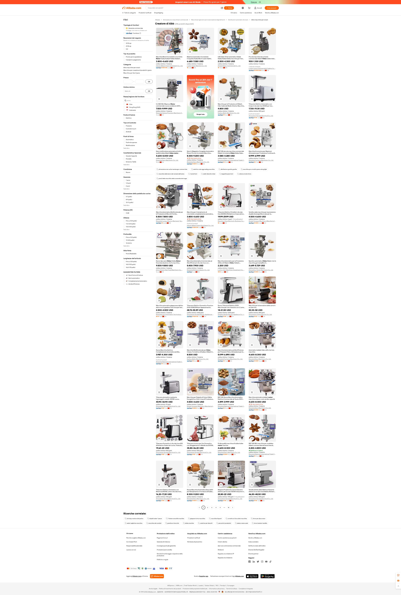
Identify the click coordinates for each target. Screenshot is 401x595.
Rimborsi (221, 550)
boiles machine (189, 523)
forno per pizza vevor (259, 518)
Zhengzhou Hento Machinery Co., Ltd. (261, 270)
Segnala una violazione (225, 558)
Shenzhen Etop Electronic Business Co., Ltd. (231, 221)
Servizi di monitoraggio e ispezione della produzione (169, 554)
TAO (216, 585)
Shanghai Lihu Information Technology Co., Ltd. (169, 314)
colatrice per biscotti (206, 523)
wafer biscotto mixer (209, 174)
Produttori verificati (193, 538)
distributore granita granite (229, 169)
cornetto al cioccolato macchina (237, 518)
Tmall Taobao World (190, 585)
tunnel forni (193, 174)
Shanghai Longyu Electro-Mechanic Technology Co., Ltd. (169, 221)
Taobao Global (209, 585)
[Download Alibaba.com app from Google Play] (268, 576)
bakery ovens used (242, 523)
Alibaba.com (239, 576)
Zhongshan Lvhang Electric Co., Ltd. (260, 314)
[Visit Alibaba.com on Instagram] (262, 561)
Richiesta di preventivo (194, 542)
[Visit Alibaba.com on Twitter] (258, 561)
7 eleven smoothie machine (176, 518)
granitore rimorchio (173, 523)
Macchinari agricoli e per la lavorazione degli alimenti (208, 20)
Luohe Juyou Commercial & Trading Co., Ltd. (262, 68)
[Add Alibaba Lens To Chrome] (157, 576)
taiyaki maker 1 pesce (155, 518)
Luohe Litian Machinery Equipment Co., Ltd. (231, 270)
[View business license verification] (219, 592)
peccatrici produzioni (224, 523)
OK (149, 81)
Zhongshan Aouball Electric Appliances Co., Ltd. (200, 314)
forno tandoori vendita (260, 523)
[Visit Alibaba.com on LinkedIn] (254, 561)
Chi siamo (129, 533)
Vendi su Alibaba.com (255, 538)
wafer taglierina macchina (134, 523)
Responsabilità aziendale (134, 546)
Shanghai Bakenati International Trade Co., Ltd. (231, 160)
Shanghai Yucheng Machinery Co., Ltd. (261, 160)
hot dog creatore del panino (135, 518)
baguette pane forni (227, 174)
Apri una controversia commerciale (229, 546)
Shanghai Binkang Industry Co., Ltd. (198, 270)
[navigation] (138, 264)
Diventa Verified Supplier (256, 550)
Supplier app (203, 576)
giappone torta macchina (197, 518)
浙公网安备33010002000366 (234, 592)
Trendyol (223, 585)
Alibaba (157, 20)
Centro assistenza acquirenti (227, 538)
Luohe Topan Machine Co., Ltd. (197, 66)
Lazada (200, 585)
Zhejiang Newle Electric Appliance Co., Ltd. (231, 314)
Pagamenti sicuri (162, 538)
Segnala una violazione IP (226, 554)
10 (228, 507)
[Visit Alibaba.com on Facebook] (249, 561)
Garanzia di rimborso (163, 542)
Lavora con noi (131, 550)
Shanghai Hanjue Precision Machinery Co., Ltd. (169, 113)
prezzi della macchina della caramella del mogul (173, 178)
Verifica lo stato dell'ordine (256, 546)
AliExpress (170, 585)
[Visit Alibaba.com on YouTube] (266, 561)
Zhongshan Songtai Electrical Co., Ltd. (261, 116)
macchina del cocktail (154, 523)
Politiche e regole (162, 559)
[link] (398, 575)
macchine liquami (216, 518)
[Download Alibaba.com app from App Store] (252, 576)
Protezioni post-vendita (164, 550)
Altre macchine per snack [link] (259, 20)
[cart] (249, 8)
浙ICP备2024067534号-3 (254, 592)
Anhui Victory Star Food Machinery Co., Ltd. (169, 270)
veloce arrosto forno (245, 174)
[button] (222, 8)
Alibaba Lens (136, 576)
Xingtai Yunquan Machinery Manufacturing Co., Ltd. (262, 221)
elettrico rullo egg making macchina (204, 169)
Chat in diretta (222, 542)
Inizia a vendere (253, 542)
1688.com (179, 585)
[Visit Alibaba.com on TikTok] (270, 561)
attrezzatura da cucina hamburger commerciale (173, 169)
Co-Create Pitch (131, 542)
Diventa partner (253, 554)
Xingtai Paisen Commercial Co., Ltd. (229, 66)
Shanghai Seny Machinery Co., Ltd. (167, 160)
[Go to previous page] (199, 507)
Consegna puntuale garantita (166, 546)
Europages (230, 585)
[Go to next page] (233, 507)
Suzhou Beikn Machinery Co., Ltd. (228, 113)
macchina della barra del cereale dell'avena (171, 174)
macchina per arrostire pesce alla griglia (255, 169)
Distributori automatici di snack (238, 20)
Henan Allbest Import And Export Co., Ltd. (169, 66)
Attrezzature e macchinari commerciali (175, 20)
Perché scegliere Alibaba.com (136, 538)
